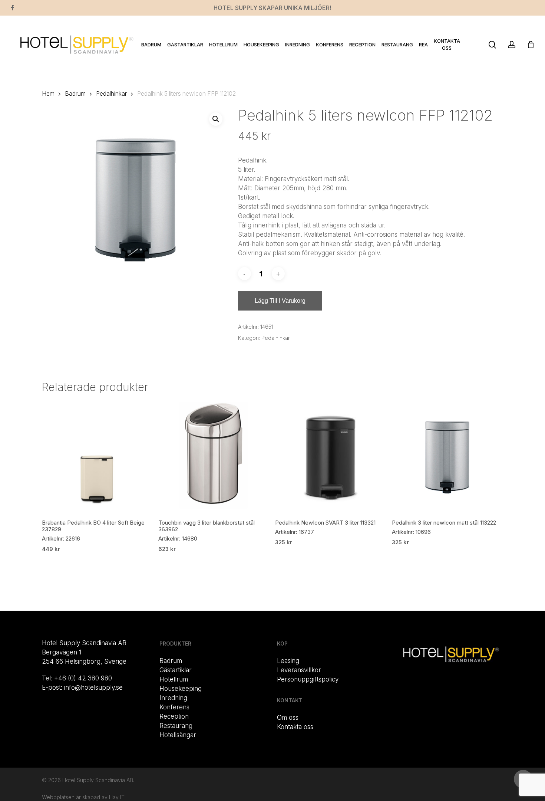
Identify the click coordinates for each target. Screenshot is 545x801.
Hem (48, 93)
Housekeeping (180, 688)
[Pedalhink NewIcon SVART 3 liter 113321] (330, 457)
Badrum (75, 93)
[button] (215, 119)
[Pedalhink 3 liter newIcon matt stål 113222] (447, 457)
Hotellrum (173, 679)
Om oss (287, 717)
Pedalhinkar (111, 93)
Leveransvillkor (299, 670)
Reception (174, 716)
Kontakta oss (295, 727)
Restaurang (175, 725)
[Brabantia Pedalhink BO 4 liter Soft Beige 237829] (97, 457)
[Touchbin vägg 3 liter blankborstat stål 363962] (213, 457)
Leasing (288, 660)
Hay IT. (117, 797)
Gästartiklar (175, 670)
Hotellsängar (177, 735)
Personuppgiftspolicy (307, 679)
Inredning (173, 698)
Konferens (174, 707)
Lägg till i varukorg (280, 301)
